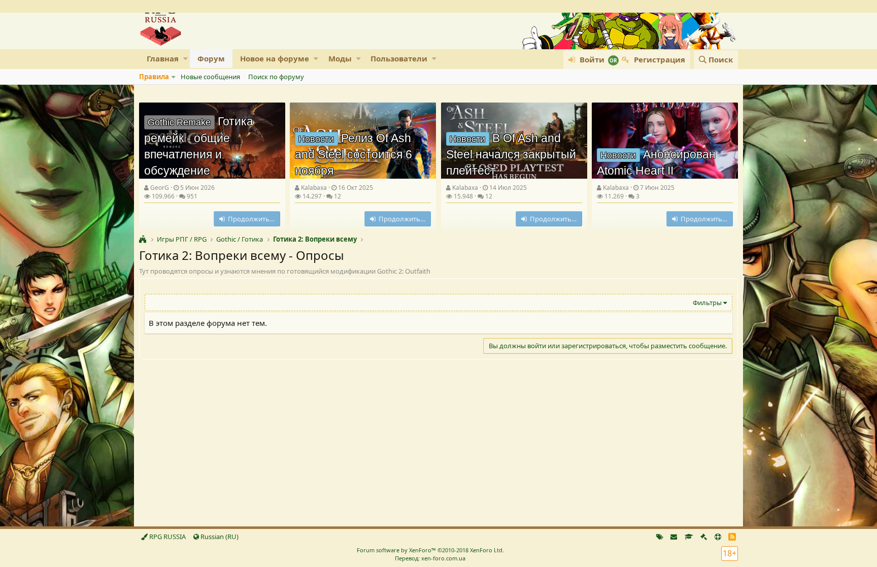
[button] (185, 58)
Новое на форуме (274, 58)
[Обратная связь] (673, 536)
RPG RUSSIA (167, 536)
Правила (154, 76)
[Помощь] (718, 536)
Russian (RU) (219, 536)
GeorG (159, 187)
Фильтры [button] (707, 302)
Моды (340, 58)
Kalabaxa (314, 187)
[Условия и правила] (689, 536)
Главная (163, 58)
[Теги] (659, 536)
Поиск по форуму (276, 76)
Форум (211, 58)
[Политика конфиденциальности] (703, 536)
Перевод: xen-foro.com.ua (430, 558)
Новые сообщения (210, 76)
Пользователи (398, 58)
